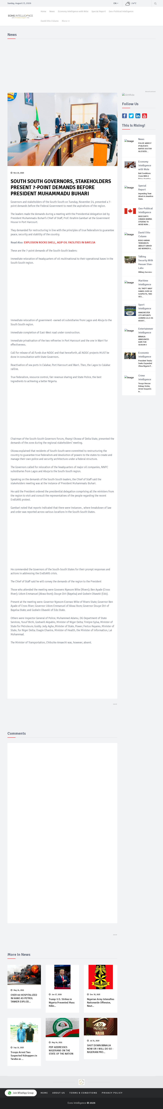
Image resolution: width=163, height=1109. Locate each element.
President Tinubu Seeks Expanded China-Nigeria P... (145, 363)
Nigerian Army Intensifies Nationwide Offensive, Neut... (100, 1003)
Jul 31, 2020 (94, 1041)
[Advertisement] (81, 64)
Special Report (99, 11)
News (52, 11)
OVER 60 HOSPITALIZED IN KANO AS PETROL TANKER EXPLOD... (24, 998)
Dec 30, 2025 (95, 994)
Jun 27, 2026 (57, 994)
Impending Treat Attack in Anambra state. (145, 196)
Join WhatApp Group (23, 1092)
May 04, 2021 (57, 1042)
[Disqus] (62, 792)
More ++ (66, 21)
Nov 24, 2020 (19, 173)
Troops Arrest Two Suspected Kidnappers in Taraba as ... (24, 1056)
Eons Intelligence (77, 1103)
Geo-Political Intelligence (121, 11)
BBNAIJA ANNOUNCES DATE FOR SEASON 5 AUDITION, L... (144, 342)
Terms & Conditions (83, 1092)
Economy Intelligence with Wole (73, 11)
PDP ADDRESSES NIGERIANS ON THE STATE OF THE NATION (61, 1050)
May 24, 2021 (19, 990)
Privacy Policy (112, 1092)
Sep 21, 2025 (19, 1047)
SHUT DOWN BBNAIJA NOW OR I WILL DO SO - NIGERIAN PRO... (100, 1049)
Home (43, 11)
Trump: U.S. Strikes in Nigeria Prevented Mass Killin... (61, 1003)
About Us (58, 1092)
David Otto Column (50, 21)
